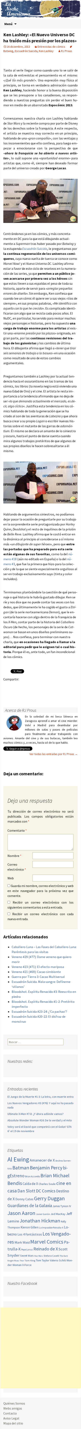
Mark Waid (22, 1242)
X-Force (27, 1265)
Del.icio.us (16, 693)
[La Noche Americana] (40, 9)
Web (10, 878)
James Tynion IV (62, 1206)
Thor (22, 1260)
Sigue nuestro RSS (50, 1069)
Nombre (14, 856)
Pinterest (32, 686)
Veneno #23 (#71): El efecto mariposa (38, 967)
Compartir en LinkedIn (56, 686)
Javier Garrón (43, 1214)
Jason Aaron (21, 1213)
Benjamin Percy (46, 1167)
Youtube (27, 1069)
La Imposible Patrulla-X (51, 1227)
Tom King (30, 1260)
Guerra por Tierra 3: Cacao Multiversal (38, 977)
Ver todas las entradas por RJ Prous (53, 754)
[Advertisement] (40, 1348)
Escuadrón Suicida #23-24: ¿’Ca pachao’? (39, 1011)
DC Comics (45, 1191)
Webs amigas (12, 1408)
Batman (20, 1167)
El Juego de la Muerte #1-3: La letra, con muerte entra (40, 1097)
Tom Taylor (42, 1260)
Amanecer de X (42, 1160)
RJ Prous (66, 51)
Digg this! (7, 693)
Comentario (17, 830)
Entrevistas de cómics (51, 46)
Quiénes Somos (14, 1403)
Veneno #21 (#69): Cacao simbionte (36, 972)
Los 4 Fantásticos (29, 1234)
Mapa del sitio (13, 1423)
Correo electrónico (16, 866)
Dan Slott (26, 1191)
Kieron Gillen (29, 1227)
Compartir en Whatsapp (24, 693)
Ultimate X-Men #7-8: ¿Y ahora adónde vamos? (35, 1114)
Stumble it (72, 686)
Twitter (16, 686)
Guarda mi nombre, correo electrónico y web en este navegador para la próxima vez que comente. (40, 891)
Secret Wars (26, 1255)
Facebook (7, 686)
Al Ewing (18, 1159)
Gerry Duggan (49, 1198)
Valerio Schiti (58, 1260)
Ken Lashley (46, 51)
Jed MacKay (58, 1214)
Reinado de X (45, 1249)
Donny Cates (24, 1199)
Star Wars (38, 1256)
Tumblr (40, 686)
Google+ (24, 686)
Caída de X (30, 1183)
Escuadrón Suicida (26, 51)
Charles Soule (47, 1184)
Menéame (48, 686)
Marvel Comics (46, 1241)
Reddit (64, 686)
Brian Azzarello (32, 1176)
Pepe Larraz (27, 1249)
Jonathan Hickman (40, 1220)
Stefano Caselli (51, 1255)
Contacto (10, 1413)
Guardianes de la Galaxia (29, 1205)
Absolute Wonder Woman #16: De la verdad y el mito (39, 1120)
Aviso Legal (11, 1418)
